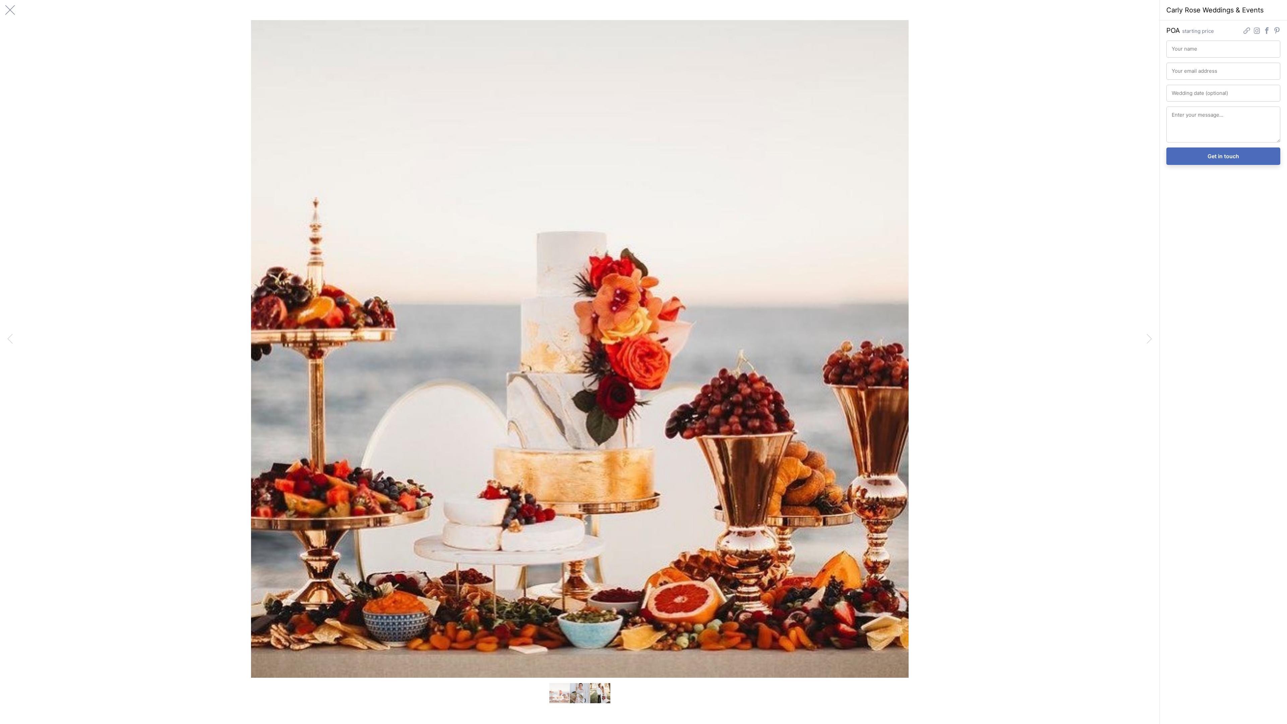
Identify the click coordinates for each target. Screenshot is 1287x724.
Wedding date (1184, 90)
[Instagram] (1256, 31)
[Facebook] (1267, 31)
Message (1180, 112)
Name (1177, 46)
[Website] (1246, 31)
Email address (1184, 68)
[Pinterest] (1277, 31)
